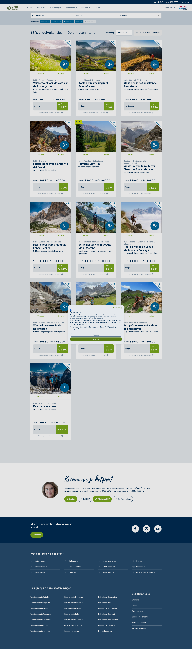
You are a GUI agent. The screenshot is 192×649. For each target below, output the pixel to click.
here (87, 324)
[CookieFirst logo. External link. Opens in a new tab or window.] (71, 310)
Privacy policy (117, 308)
